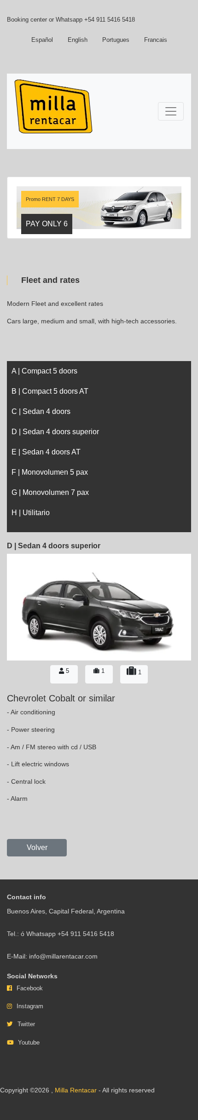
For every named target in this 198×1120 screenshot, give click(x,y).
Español (42, 39)
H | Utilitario (31, 513)
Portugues (115, 39)
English (77, 39)
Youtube (29, 1042)
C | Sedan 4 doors (41, 411)
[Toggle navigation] (171, 111)
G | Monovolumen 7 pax (50, 492)
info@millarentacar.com (63, 956)
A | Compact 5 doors (44, 371)
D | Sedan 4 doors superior (55, 432)
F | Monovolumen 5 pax (50, 472)
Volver (37, 847)
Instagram (30, 1006)
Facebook (30, 988)
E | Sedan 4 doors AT (46, 452)
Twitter (26, 1024)
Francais (155, 39)
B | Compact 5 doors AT (50, 391)
